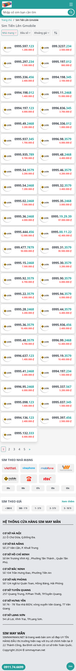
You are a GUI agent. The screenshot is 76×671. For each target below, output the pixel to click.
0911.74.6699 (13, 667)
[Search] (71, 12)
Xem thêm (68, 501)
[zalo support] (70, 666)
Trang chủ (6, 20)
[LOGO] (7, 4)
